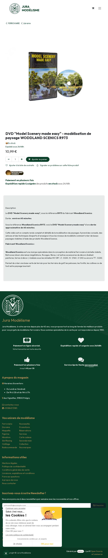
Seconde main (25, 440)
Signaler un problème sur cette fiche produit (59, 165)
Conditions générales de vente (16, 470)
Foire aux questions (11, 476)
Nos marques (25, 447)
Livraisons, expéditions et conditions (18, 473)
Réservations (25, 430)
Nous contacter (9, 483)
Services (23, 434)
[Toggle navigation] (100, 8)
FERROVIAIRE (14, 23)
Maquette (6, 430)
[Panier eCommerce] (93, 8)
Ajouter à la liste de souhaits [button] (21, 165)
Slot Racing (7, 440)
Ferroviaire (7, 424)
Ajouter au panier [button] (39, 159)
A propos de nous (10, 480)
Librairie (27, 23)
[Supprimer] (8, 159)
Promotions (24, 427)
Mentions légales (9, 463)
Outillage (6, 444)
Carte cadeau (25, 437)
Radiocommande (9, 447)
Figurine (5, 434)
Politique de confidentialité (14, 466)
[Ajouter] (22, 159)
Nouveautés (24, 424)
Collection (23, 444)
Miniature (6, 437)
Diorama (6, 427)
